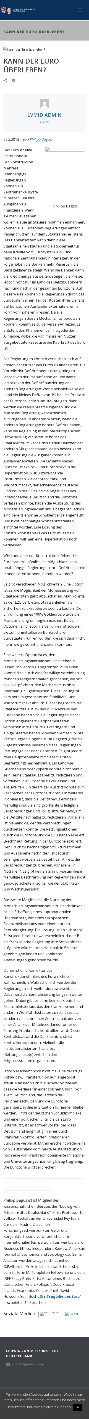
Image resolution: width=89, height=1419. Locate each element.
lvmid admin (44, 114)
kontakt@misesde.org (28, 1364)
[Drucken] (16, 80)
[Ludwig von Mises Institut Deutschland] (18, 10)
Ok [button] (77, 1407)
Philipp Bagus (40, 139)
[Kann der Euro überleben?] (44, 49)
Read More (44, 1413)
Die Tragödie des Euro (60, 1296)
